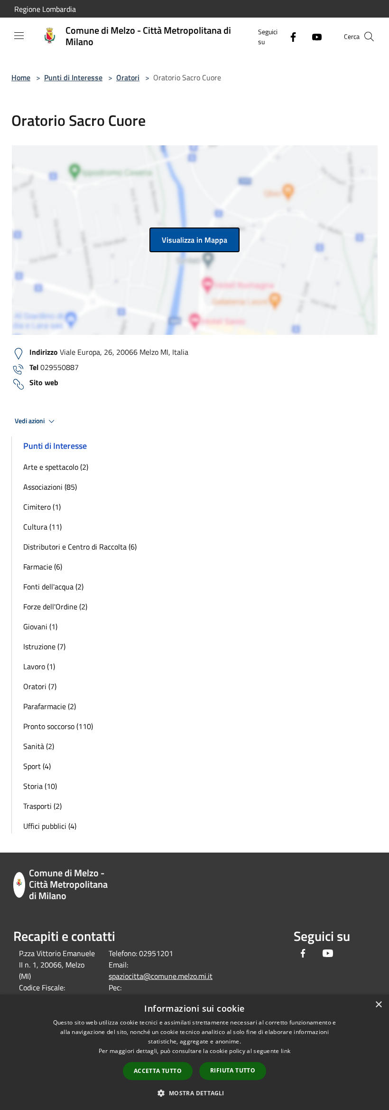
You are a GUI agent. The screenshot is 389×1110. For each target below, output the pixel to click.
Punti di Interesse (73, 77)
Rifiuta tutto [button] (232, 1070)
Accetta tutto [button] (158, 1071)
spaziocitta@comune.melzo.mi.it (161, 976)
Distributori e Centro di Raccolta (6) (80, 546)
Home (20, 77)
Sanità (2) (38, 746)
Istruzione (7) (44, 646)
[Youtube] (313, 36)
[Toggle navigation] (19, 35)
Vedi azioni (30, 421)
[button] (194, 1093)
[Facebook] (289, 36)
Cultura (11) (42, 526)
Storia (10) (40, 786)
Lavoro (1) (39, 666)
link (285, 1051)
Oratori (127, 77)
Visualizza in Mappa (194, 240)
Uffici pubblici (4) (49, 826)
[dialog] (194, 1052)
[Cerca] (369, 36)
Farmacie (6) (42, 566)
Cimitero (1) (42, 506)
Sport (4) (37, 766)
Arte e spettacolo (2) (55, 467)
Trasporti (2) (42, 806)
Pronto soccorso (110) (58, 726)
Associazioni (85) (50, 487)
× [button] (378, 1004)
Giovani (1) (40, 626)
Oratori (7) (39, 686)
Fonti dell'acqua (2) (53, 586)
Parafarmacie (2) (49, 706)
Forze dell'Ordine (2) (55, 606)
